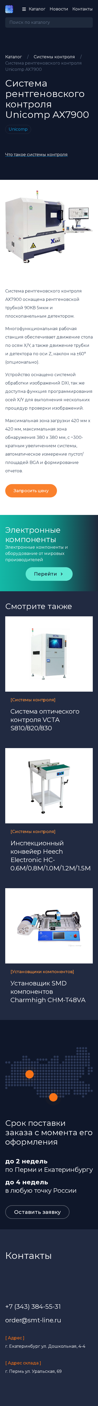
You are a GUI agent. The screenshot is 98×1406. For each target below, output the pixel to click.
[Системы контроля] (32, 699)
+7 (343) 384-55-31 (33, 1306)
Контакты (82, 9)
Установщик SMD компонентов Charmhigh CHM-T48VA (47, 991)
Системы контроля (55, 56)
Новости (59, 9)
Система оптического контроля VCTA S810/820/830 (44, 720)
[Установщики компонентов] (42, 971)
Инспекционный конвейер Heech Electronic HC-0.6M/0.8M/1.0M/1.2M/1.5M (49, 855)
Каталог (14, 56)
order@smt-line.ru (33, 1320)
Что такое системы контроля (36, 154)
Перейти (45, 574)
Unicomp (18, 129)
